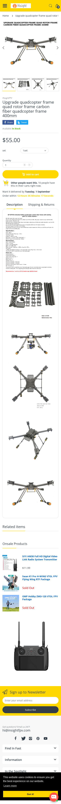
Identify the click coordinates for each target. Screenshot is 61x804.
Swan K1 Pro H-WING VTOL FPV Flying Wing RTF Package (39, 578)
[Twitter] (23, 738)
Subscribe (30, 709)
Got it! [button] (30, 794)
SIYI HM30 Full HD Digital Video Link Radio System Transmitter (39, 558)
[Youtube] (45, 738)
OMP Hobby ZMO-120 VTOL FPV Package (40, 598)
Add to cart (32, 174)
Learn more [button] (10, 785)
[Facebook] (15, 738)
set (4, 150)
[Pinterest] (38, 738)
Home (5, 15)
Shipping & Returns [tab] (41, 204)
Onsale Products (14, 543)
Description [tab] (15, 204)
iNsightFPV (7, 98)
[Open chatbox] (53, 797)
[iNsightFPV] (21, 5)
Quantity (6, 160)
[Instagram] (30, 738)
